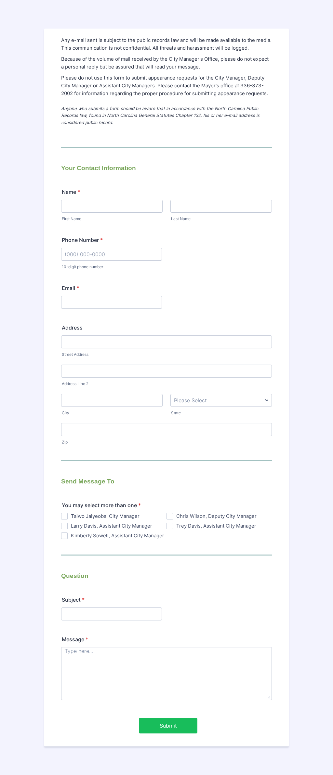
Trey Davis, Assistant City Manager (216, 526)
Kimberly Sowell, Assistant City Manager (117, 535)
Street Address (75, 354)
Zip (65, 442)
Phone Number (82, 240)
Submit (168, 725)
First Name (71, 218)
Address (72, 327)
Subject (73, 599)
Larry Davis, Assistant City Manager (111, 526)
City (65, 412)
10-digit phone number (82, 266)
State (176, 412)
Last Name (181, 218)
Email (70, 288)
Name (71, 192)
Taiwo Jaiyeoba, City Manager (105, 516)
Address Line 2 (75, 383)
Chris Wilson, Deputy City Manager (216, 516)
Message (75, 639)
